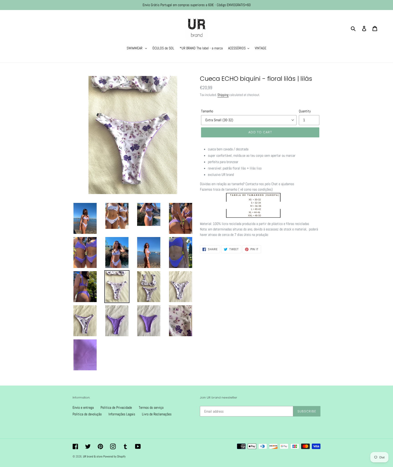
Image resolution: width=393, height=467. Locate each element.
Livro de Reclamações (156, 414)
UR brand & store (93, 456)
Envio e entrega (83, 407)
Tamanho (207, 111)
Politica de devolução (87, 414)
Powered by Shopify (114, 456)
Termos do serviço (151, 407)
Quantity (305, 111)
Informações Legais (121, 414)
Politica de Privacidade (116, 407)
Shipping (223, 95)
